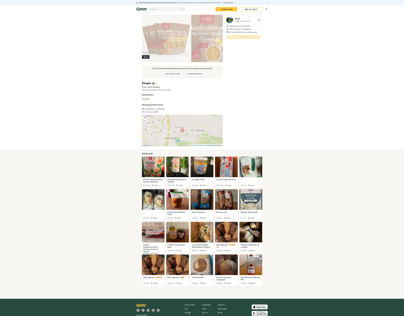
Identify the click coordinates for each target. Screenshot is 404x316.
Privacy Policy (190, 305)
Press (204, 309)
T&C (186, 309)
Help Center (222, 309)
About (220, 313)
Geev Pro (221, 305)
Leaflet (193, 145)
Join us (204, 313)
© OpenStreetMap (209, 145)
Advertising (206, 305)
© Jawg (199, 145)
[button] (144, 117)
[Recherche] (182, 9)
